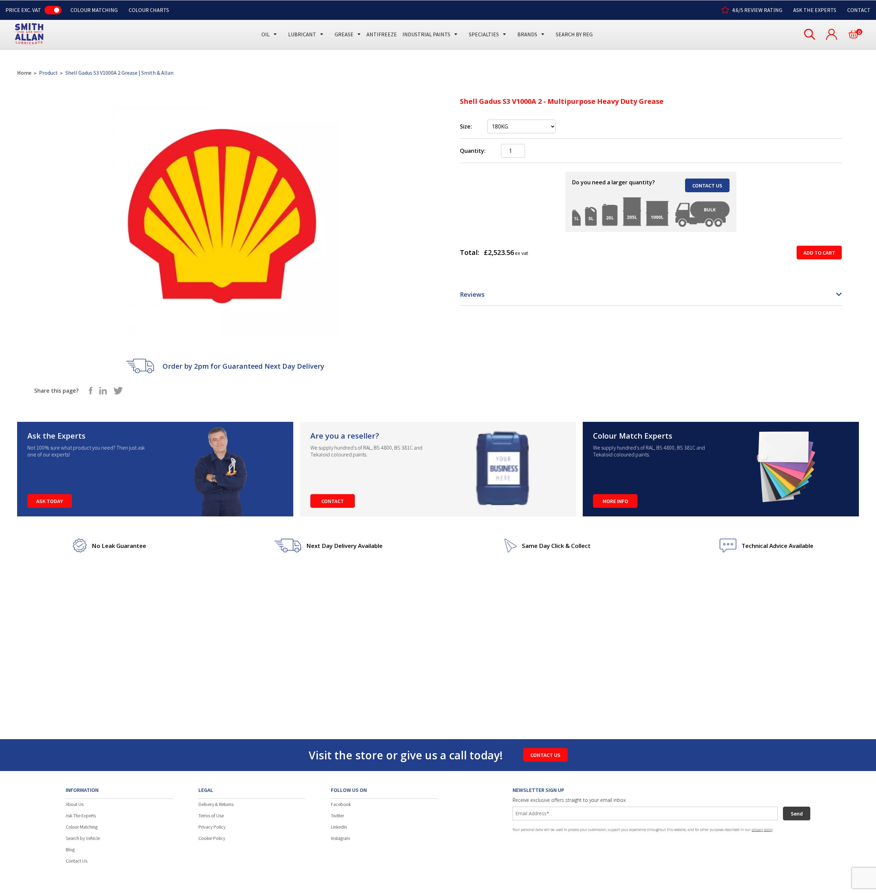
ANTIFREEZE (381, 34)
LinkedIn (339, 827)
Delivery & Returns (215, 804)
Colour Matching (82, 827)
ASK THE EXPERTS (814, 10)
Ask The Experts (81, 815)
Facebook (341, 804)
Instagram (340, 838)
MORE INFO (615, 501)
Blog (70, 849)
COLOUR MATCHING (94, 10)
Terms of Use (211, 815)
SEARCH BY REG (574, 34)
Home (24, 72)
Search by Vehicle (83, 838)
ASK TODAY (49, 501)
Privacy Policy (212, 827)
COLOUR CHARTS (149, 10)
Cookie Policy (211, 838)
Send (797, 813)
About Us (74, 804)
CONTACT (859, 10)
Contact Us (76, 861)
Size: (466, 126)
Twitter (337, 815)
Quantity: (473, 151)
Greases (347, 21)
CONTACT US (707, 185)
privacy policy (762, 829)
